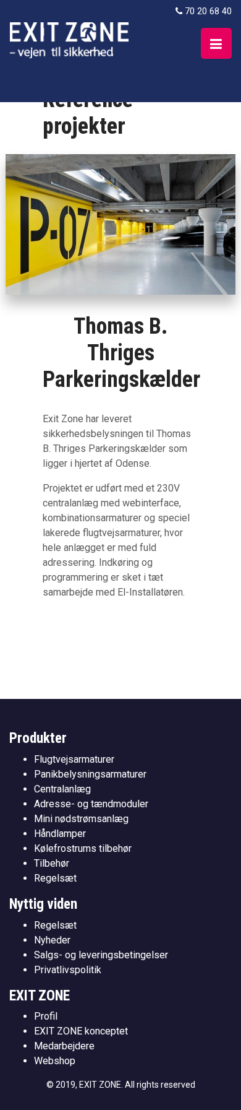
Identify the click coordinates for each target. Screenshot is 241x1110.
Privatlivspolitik (67, 970)
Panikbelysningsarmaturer (90, 774)
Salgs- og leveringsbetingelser (101, 955)
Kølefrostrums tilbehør (83, 848)
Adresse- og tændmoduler (91, 804)
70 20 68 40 (208, 11)
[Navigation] (216, 43)
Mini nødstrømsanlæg (81, 819)
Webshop (54, 1061)
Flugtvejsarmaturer (74, 759)
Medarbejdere (64, 1046)
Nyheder (52, 940)
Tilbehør (51, 863)
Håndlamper (60, 833)
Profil (45, 1016)
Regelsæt (55, 878)
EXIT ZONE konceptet (81, 1031)
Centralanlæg (62, 789)
